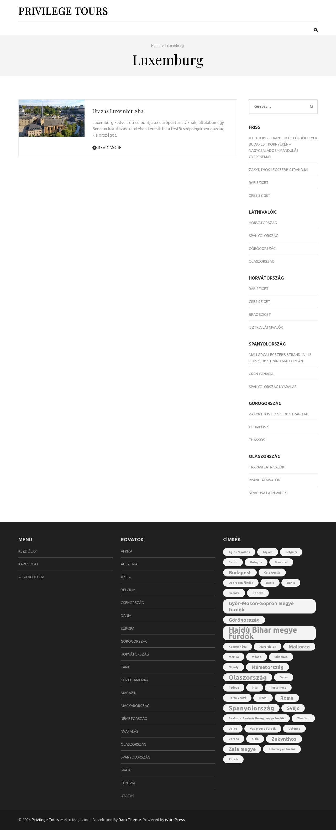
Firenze (234, 593)
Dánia (126, 616)
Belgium (128, 590)
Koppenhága (237, 646)
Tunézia (128, 783)
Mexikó (234, 656)
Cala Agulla (272, 572)
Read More (109, 147)
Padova (234, 687)
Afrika (126, 551)
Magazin (128, 693)
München (281, 656)
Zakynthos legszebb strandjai (278, 170)
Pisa (255, 687)
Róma (286, 698)
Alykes (267, 552)
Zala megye (242, 749)
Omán (284, 677)
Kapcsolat (28, 564)
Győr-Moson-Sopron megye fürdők (261, 606)
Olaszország (261, 261)
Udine (233, 728)
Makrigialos (267, 646)
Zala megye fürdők (282, 749)
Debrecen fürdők (241, 582)
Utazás (127, 796)
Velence (294, 728)
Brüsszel (281, 562)
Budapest (240, 572)
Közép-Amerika (135, 680)
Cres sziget (259, 195)
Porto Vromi (237, 697)
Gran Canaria (261, 374)
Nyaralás (129, 731)
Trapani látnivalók (266, 467)
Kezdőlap (27, 551)
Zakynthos (284, 739)
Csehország (132, 603)
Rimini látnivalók (264, 480)
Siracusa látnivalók (268, 493)
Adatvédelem (31, 577)
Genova (258, 593)
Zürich (233, 759)
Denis (270, 582)
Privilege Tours (63, 10)
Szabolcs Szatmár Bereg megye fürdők (256, 718)
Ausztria (129, 564)
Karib (125, 667)
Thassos (257, 440)
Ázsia (126, 577)
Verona (234, 738)
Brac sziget (260, 314)
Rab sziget (259, 183)
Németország (134, 718)
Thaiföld (303, 718)
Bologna (256, 562)
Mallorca (299, 646)
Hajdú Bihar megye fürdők (263, 633)
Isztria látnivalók (266, 327)
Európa (127, 628)
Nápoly (234, 667)
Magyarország (135, 706)
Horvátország (263, 223)
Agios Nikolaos (239, 552)
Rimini (263, 697)
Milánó (256, 656)
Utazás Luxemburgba (118, 111)
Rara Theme (129, 819)
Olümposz (259, 427)
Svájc (126, 770)
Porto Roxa (278, 687)
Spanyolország (263, 236)
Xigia (255, 738)
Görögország (262, 248)
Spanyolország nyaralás (273, 387)
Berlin (233, 562)
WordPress (175, 819)
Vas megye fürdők (263, 728)
